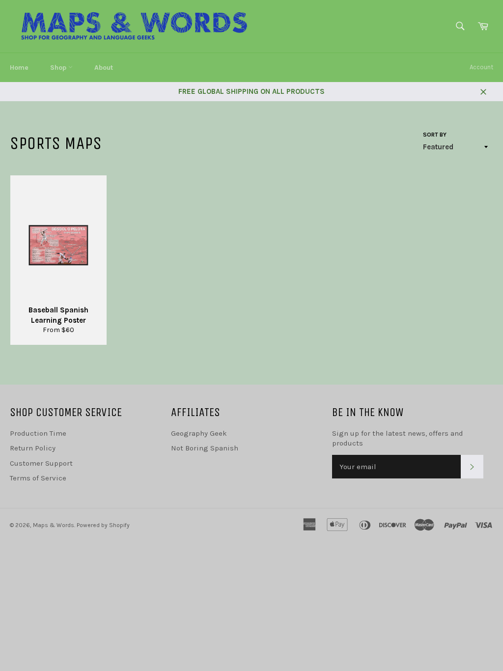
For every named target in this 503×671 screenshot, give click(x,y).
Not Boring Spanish (204, 448)
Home (19, 67)
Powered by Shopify (103, 525)
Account (481, 67)
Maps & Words (53, 525)
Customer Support (41, 463)
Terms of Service (38, 478)
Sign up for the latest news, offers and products (397, 438)
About (103, 67)
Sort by (435, 134)
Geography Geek (199, 433)
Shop (59, 67)
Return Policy (33, 448)
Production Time (38, 433)
